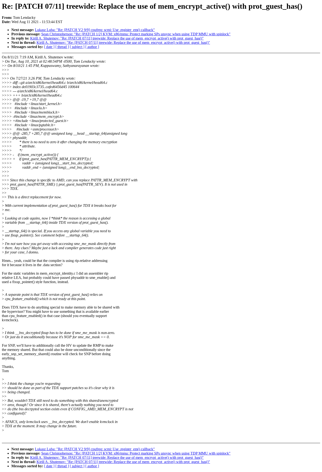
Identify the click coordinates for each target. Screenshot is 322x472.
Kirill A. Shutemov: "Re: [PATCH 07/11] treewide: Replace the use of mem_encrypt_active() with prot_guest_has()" (117, 38)
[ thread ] (62, 47)
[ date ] (49, 47)
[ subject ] (77, 47)
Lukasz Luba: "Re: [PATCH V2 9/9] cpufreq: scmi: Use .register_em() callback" (95, 30)
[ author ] (92, 47)
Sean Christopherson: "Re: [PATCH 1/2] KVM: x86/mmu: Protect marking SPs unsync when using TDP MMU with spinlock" (136, 34)
